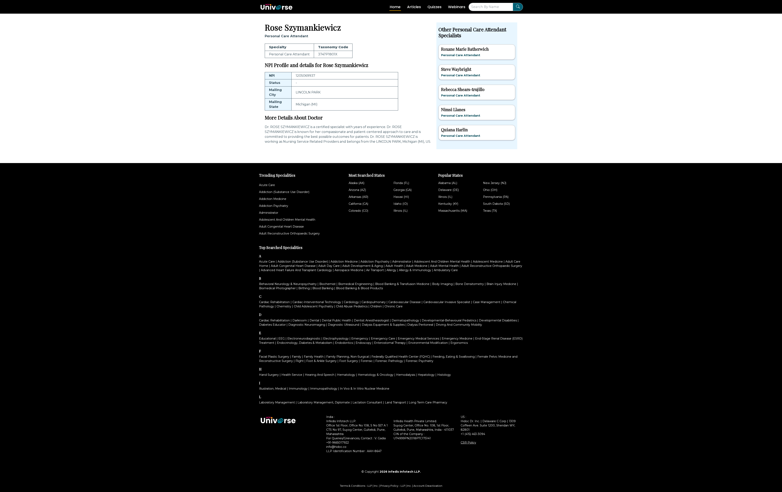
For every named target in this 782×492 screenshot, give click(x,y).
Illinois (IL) (400, 210)
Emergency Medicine (457, 338)
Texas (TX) (490, 210)
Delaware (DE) (448, 189)
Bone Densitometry (469, 284)
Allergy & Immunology (415, 270)
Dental (314, 320)
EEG (281, 338)
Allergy (391, 270)
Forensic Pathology (389, 361)
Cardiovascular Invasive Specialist (446, 302)
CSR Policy (468, 442)
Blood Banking (322, 288)
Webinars (456, 6)
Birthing (304, 288)
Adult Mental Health (444, 266)
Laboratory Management (277, 402)
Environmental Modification (428, 343)
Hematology (346, 375)
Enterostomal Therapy (390, 343)
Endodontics (344, 343)
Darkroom (299, 320)
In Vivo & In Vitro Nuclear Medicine (364, 388)
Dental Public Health (336, 320)
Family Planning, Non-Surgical (347, 356)
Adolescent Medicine (488, 261)
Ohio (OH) (490, 189)
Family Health (314, 356)
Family (296, 356)
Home (395, 6)
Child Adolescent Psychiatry (313, 306)
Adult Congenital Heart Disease (281, 226)
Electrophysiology (336, 338)
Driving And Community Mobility (459, 325)
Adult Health (394, 266)
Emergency (359, 338)
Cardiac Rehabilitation (274, 302)
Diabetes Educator (272, 325)
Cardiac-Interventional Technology (316, 302)
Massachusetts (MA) (452, 210)
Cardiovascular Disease (404, 302)
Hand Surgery (269, 375)
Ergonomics (459, 343)
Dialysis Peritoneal (420, 325)
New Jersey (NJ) (494, 183)
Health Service (291, 375)
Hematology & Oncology (375, 375)
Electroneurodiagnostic (304, 338)
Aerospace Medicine (349, 270)
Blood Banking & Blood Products (359, 288)
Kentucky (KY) (448, 203)
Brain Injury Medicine (501, 284)
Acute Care (267, 185)
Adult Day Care (329, 266)
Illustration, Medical (272, 388)
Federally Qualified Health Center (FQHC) (400, 356)
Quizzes (434, 6)
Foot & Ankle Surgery (321, 361)
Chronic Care (393, 306)
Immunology (298, 388)
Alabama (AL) (447, 183)
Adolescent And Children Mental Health (287, 219)
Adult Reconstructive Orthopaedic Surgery (289, 233)
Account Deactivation (427, 485)
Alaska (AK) (356, 183)
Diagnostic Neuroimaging (306, 325)
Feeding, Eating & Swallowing (454, 356)
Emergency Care (383, 338)
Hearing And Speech (319, 375)
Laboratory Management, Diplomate (324, 402)
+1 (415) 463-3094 (473, 434)
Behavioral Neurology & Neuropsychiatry (288, 284)
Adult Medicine (416, 266)
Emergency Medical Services (418, 338)
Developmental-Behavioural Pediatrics (449, 320)
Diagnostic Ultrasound (343, 325)
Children (376, 306)
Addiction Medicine (272, 198)
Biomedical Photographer (277, 288)
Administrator (268, 212)
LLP (369, 485)
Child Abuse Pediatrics (352, 306)
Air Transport (375, 270)
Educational (267, 338)
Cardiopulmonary (373, 302)
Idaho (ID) (400, 203)
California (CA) (358, 203)
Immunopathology (323, 388)
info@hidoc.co (336, 447)
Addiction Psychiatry (273, 205)
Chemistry (284, 306)
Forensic (367, 361)
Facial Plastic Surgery (274, 356)
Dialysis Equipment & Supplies (383, 325)
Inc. (376, 485)
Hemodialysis (405, 375)
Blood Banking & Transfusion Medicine (402, 284)
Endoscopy (363, 343)
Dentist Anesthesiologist (371, 320)
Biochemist (327, 284)
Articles (414, 6)
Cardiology (351, 302)
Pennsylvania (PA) (496, 196)
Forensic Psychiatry (419, 361)
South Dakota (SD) (496, 203)
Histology (444, 375)
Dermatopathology (405, 320)
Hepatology (426, 375)
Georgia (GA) (402, 189)
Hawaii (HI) (401, 196)
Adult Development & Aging (362, 266)
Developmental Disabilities (498, 320)
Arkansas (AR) (358, 196)
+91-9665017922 (337, 442)
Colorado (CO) (358, 210)
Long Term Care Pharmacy (428, 402)
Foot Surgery (348, 361)
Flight (299, 361)
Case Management (486, 302)
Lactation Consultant (367, 402)
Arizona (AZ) (357, 189)
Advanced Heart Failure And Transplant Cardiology (296, 270)
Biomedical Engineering (355, 284)
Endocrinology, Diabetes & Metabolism (304, 343)
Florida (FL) (401, 183)
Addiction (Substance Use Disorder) (284, 192)
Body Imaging (442, 284)
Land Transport (395, 402)
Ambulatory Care (446, 270)
